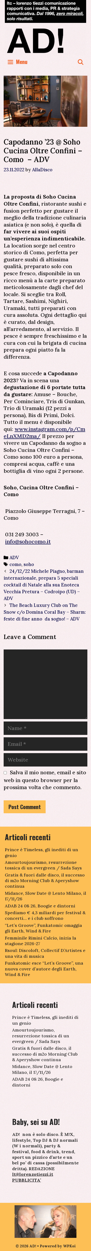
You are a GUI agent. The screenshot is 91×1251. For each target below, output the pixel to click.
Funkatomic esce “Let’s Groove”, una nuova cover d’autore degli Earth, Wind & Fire (44, 968)
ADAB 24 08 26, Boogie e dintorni (40, 906)
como (15, 564)
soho (29, 564)
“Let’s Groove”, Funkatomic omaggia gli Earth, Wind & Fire (43, 928)
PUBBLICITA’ (26, 1180)
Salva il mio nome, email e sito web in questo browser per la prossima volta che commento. (45, 780)
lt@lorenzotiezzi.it (32, 1174)
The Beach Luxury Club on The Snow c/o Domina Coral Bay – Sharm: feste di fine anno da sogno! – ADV (45, 612)
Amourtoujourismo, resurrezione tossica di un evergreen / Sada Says (43, 865)
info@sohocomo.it (28, 541)
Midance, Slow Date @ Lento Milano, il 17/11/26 (42, 1069)
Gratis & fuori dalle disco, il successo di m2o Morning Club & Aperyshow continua (45, 880)
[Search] (80, 61)
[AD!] (45, 40)
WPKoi (69, 1246)
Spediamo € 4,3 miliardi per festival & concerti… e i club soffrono (45, 915)
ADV (14, 557)
